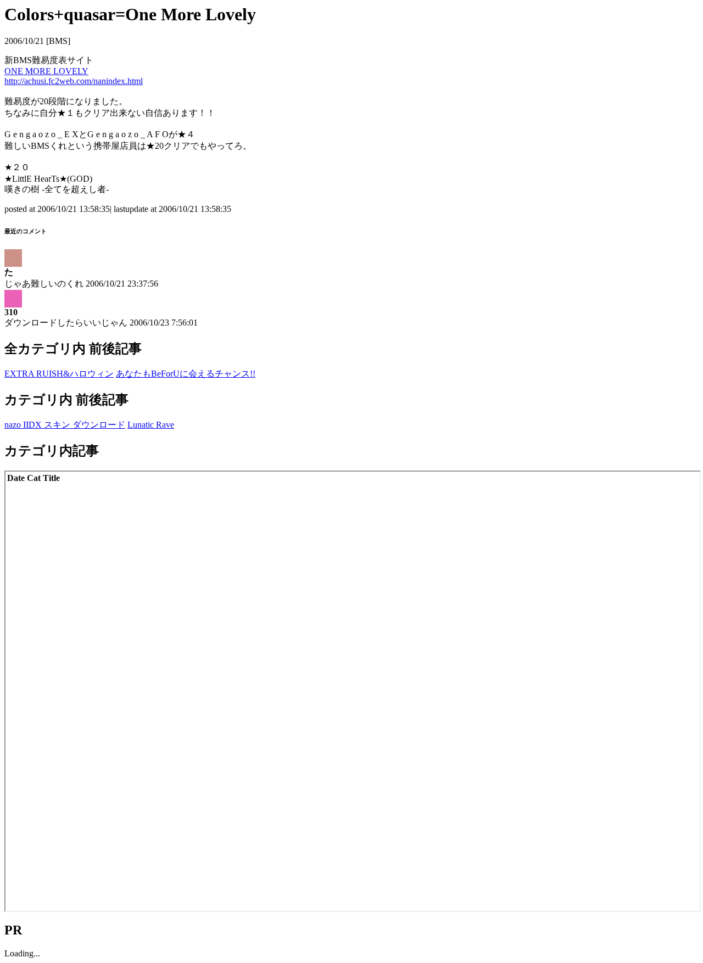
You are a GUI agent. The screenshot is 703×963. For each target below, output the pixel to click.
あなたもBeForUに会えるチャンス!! (185, 373)
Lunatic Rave (150, 424)
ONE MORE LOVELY (46, 71)
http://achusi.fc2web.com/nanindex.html (73, 81)
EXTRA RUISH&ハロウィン (59, 373)
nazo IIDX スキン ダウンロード (64, 424)
